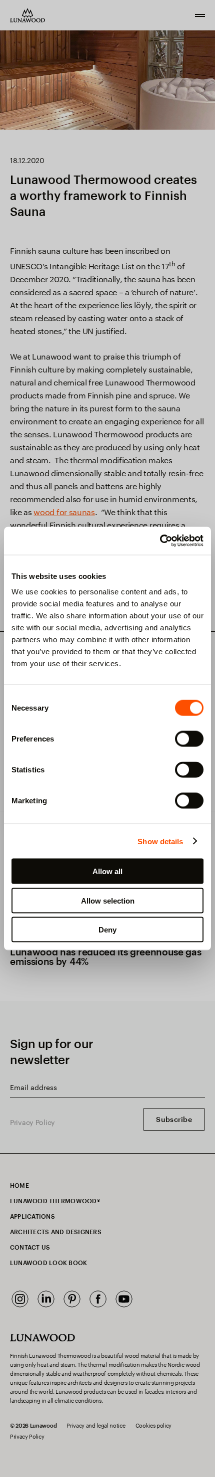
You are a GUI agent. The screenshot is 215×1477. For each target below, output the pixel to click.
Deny (107, 929)
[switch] (189, 739)
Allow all (107, 871)
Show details (160, 841)
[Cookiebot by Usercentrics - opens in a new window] (160, 541)
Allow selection (107, 900)
